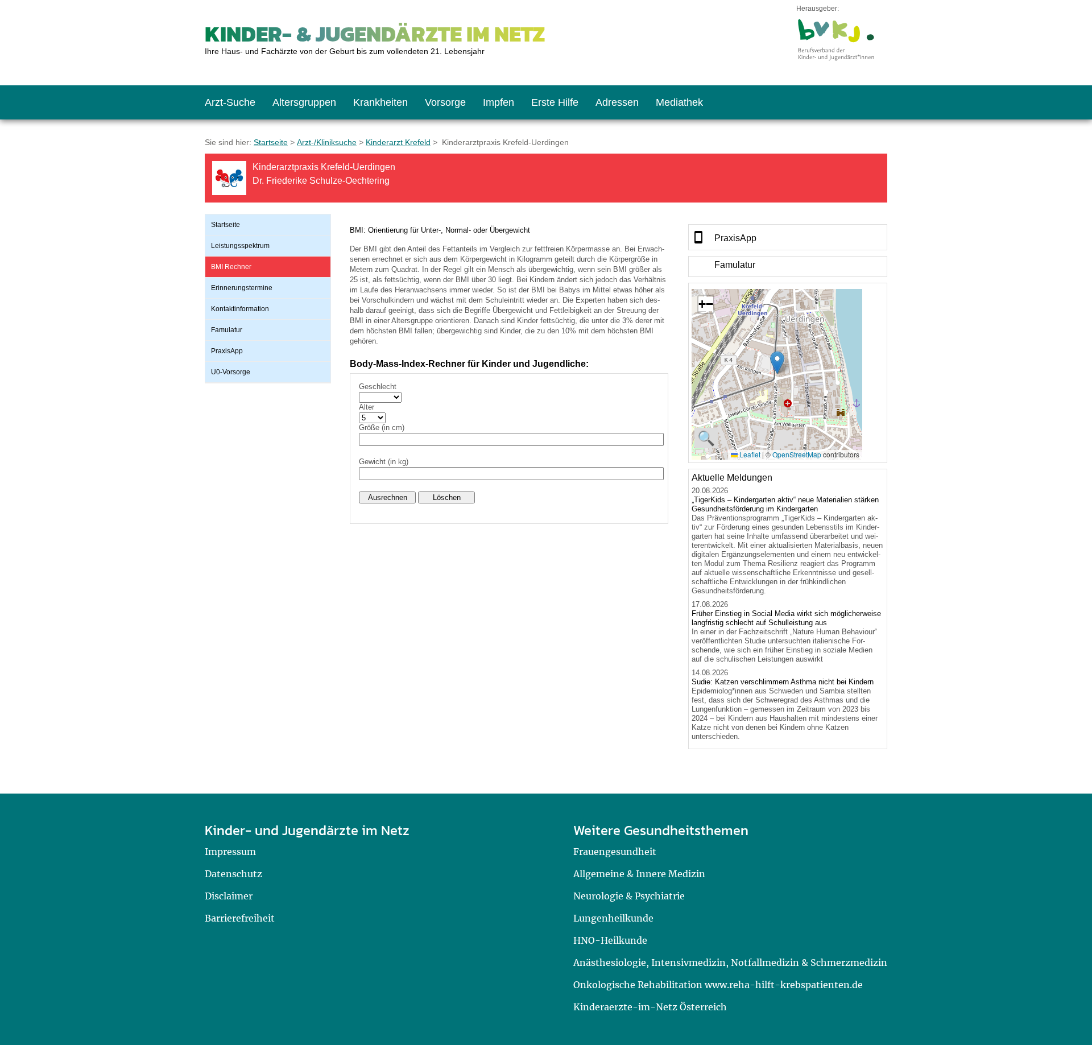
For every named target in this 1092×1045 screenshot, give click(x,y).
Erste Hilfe (554, 102)
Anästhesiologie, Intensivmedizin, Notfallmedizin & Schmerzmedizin (730, 962)
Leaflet (749, 454)
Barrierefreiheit (240, 918)
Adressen (617, 102)
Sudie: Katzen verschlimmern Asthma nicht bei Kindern (783, 682)
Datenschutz (233, 873)
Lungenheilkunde (613, 918)
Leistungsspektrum (240, 246)
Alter (366, 407)
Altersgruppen (304, 102)
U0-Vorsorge (230, 372)
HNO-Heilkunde (610, 940)
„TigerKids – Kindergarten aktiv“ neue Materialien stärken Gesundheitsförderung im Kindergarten (785, 504)
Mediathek (679, 102)
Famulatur (226, 330)
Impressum (230, 851)
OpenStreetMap (796, 454)
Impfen (498, 102)
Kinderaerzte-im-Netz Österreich (650, 1007)
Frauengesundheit (614, 851)
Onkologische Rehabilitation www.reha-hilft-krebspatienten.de (718, 984)
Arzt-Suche (230, 102)
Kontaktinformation (240, 309)
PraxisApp (227, 351)
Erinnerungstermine (241, 288)
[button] (777, 362)
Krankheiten (380, 102)
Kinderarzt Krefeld (398, 142)
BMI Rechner (231, 267)
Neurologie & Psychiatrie (629, 896)
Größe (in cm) (381, 427)
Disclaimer (229, 896)
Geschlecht (377, 386)
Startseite (271, 142)
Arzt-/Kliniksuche (327, 142)
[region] (787, 237)
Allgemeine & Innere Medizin (639, 873)
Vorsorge (445, 102)
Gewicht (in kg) (383, 461)
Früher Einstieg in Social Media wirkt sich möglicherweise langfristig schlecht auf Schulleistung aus (786, 618)
